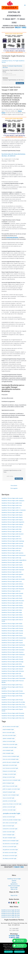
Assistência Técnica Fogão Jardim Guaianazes (13, 654)
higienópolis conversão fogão (10, 765)
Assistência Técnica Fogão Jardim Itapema (12, 524)
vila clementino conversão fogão (10, 843)
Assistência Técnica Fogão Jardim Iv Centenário (14, 510)
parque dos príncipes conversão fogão (12, 804)
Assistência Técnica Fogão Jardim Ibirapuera (13, 588)
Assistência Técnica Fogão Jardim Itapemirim (13, 522)
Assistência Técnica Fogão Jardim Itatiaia (12, 512)
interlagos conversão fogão (9, 774)
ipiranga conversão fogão (9, 777)
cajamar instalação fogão (9, 738)
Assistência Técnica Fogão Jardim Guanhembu (13, 645)
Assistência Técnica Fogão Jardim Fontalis (12, 691)
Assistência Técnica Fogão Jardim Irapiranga (13, 541)
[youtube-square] (16, 902)
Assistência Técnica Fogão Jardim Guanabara (13, 649)
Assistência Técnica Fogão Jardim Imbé (11, 572)
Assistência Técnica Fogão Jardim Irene (11, 538)
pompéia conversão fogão (11, 813)
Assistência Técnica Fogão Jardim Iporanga (12, 545)
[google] (12, 902)
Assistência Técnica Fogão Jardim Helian (12, 610)
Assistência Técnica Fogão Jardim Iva (11, 507)
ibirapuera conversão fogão (9, 771)
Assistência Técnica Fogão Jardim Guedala (12, 630)
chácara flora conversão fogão (10, 744)
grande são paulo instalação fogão (11, 762)
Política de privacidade (14, 885)
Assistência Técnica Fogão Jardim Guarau (12, 635)
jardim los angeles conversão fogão (11, 789)
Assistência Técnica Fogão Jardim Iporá (11, 548)
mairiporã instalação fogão (9, 792)
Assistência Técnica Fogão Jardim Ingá (11, 557)
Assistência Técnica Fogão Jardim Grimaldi (12, 659)
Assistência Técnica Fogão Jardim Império (12, 564)
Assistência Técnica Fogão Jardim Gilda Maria (13, 666)
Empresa (14, 880)
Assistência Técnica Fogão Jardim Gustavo (12, 626)
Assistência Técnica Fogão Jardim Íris (11, 536)
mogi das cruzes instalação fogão (11, 795)
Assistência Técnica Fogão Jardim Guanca (12, 647)
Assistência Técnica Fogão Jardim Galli (11, 673)
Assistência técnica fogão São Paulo (10, 910)
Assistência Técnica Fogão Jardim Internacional (13, 555)
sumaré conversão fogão (9, 831)
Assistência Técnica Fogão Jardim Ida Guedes (13, 579)
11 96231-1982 (18, 867)
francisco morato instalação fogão (11, 756)
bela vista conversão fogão (9, 735)
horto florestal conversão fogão (10, 768)
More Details (19, 83)
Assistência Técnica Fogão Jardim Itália (11, 529)
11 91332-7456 (14, 936)
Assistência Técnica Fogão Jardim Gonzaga (12, 661)
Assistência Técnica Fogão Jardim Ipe (11, 550)
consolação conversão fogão (10, 747)
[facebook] (9, 902)
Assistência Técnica (7, 60)
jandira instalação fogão (8, 783)
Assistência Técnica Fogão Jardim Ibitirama (12, 584)
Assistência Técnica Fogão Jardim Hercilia (12, 603)
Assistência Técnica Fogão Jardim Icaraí (12, 581)
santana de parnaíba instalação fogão (12, 819)
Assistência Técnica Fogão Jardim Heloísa (12, 605)
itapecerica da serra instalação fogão (11, 780)
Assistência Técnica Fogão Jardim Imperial (12, 567)
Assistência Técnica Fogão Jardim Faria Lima (13, 718)
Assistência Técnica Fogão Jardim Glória (12, 664)
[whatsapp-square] (19, 902)
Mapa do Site (14, 889)
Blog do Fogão (14, 887)
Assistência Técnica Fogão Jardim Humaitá (12, 593)
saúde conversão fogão (8, 825)
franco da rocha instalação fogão (11, 759)
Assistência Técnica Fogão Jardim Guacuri (12, 657)
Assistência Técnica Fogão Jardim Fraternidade (13, 678)
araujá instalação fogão (8, 729)
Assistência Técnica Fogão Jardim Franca (12, 684)
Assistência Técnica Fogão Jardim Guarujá (12, 633)
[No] (26, 948)
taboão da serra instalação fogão (11, 840)
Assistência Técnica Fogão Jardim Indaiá (12, 562)
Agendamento (14, 884)
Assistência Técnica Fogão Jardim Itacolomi (12, 534)
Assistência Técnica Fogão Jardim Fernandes (13, 713)
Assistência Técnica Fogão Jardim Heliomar (12, 607)
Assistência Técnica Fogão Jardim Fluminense (13, 693)
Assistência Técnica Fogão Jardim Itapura (12, 515)
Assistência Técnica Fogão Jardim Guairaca (12, 652)
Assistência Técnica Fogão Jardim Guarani (12, 640)
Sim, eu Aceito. (8, 951)
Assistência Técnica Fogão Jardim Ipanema (12, 553)
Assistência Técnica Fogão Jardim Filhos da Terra (14, 707)
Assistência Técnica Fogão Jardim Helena (12, 614)
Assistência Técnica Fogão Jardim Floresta (12, 699)
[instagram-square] (14, 902)
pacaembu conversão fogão (9, 801)
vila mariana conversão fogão (10, 852)
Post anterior (14, 485)
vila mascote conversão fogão (10, 855)
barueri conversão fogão (9, 732)
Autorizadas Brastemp (12, 237)
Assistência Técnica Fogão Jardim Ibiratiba (12, 586)
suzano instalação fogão (8, 834)
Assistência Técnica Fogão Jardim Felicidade (13, 715)
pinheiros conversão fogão (9, 809)
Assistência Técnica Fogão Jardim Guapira (12, 642)
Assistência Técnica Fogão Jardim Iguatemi (12, 574)
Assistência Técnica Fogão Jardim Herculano (13, 600)
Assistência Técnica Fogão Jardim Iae (11, 591)
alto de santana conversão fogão (11, 726)
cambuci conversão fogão (9, 741)
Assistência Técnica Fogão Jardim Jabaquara (13, 500)
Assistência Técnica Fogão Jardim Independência (14, 560)
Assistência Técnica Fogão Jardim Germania (13, 671)
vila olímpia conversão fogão (9, 858)
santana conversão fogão (9, 816)
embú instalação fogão (8, 753)
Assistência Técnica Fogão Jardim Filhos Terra (13, 704)
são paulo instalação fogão (9, 837)
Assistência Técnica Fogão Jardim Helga (12, 612)
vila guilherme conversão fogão (10, 849)
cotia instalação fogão (8, 750)
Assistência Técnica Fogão (14, 878)
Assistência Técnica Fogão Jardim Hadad (12, 623)
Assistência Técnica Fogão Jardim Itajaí (11, 531)
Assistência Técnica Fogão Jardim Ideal (11, 576)
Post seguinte (14, 488)
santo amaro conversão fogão (10, 822)
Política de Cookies (19, 951)
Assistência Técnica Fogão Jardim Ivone (12, 503)
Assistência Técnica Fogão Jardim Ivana (12, 505)
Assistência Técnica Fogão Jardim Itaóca (12, 526)
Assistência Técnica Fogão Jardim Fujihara (12, 676)
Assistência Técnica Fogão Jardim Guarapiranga (14, 638)
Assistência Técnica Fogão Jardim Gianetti (12, 668)
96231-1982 (20, 27)
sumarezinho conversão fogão (10, 828)
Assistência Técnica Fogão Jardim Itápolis (12, 517)
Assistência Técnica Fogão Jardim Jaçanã (12, 498)
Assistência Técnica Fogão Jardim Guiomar (12, 628)
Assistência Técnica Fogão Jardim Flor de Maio (13, 702)
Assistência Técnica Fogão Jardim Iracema (12, 543)
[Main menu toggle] (25, 5)
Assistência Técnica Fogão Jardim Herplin (12, 598)
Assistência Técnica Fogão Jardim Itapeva (12, 519)
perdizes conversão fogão (9, 806)
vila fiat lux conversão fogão (9, 846)
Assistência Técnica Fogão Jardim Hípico (12, 595)
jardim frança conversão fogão (10, 786)
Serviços (14, 882)
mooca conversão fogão (8, 798)
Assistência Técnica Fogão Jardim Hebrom (12, 617)
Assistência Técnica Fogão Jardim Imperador (13, 569)
